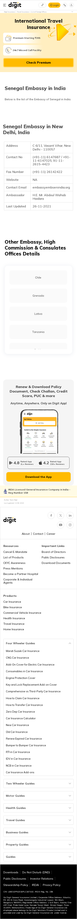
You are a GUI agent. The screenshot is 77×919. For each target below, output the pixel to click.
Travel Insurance (13, 623)
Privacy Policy (51, 885)
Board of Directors (54, 551)
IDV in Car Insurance (18, 758)
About (26, 533)
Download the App (38, 477)
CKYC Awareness (14, 562)
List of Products (13, 557)
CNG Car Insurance (17, 657)
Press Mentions (13, 568)
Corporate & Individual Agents (17, 581)
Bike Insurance (12, 607)
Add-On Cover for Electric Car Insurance (30, 664)
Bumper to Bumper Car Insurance (26, 745)
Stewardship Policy (15, 885)
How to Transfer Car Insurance (24, 704)
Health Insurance (14, 618)
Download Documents (56, 562)
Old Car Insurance (17, 731)
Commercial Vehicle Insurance (22, 612)
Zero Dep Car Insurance (20, 711)
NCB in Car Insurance (19, 765)
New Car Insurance (17, 725)
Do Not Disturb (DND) (36, 872)
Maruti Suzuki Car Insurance (22, 651)
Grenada (38, 295)
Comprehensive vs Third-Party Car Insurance (33, 691)
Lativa (38, 314)
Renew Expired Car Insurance (24, 738)
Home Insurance (13, 629)
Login (56, 5)
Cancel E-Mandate (15, 551)
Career (51, 533)
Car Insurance (12, 601)
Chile (38, 277)
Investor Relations (41, 878)
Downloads (10, 872)
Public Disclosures (53, 557)
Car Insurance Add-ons (20, 772)
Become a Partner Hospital (20, 574)
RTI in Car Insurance (18, 752)
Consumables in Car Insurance (24, 671)
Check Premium (38, 62)
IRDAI (35, 885)
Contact (38, 533)
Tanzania (38, 332)
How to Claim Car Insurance (22, 698)
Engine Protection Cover (20, 678)
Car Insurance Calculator (21, 718)
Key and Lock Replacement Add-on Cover (31, 684)
